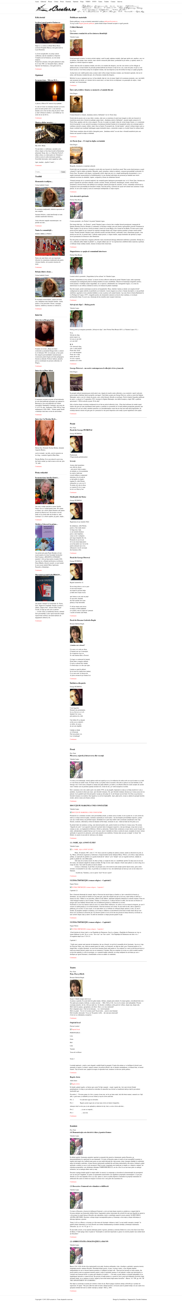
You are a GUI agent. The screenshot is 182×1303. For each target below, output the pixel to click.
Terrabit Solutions (141, 1299)
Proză (62, 2)
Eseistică (68, 2)
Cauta (63, 172)
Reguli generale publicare (86, 23)
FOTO (94, 2)
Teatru (100, 2)
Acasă (37, 2)
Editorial (43, 2)
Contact (113, 2)
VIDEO (88, 2)
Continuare (38, 69)
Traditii (106, 2)
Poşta (82, 2)
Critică (56, 2)
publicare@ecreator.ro (110, 21)
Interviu (119, 2)
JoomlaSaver (123, 1299)
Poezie (50, 2)
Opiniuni (75, 2)
